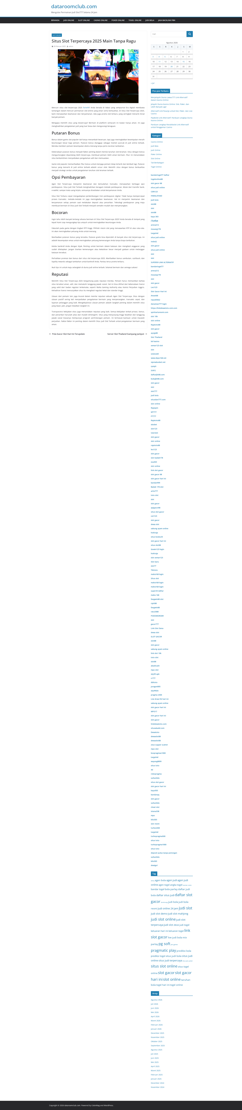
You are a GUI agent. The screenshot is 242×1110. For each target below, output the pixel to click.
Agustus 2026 (156, 1000)
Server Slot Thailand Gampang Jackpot (125, 334)
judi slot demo (159, 913)
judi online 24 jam (168, 908)
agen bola (160, 880)
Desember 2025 (157, 1033)
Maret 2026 (155, 1020)
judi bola (173, 902)
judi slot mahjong (178, 913)
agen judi (171, 880)
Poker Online (118, 20)
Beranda (55, 20)
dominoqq (164, 902)
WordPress (108, 1105)
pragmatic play (163, 950)
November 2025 (157, 1037)
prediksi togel (158, 956)
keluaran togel (176, 930)
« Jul (152, 83)
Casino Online (101, 20)
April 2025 (155, 1066)
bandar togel (157, 889)
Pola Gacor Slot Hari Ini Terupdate (68, 334)
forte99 (86, 107)
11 (160, 61)
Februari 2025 (157, 1074)
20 (172, 66)
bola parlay (171, 889)
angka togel (176, 884)
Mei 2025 (155, 1062)
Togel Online (135, 20)
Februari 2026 (157, 1025)
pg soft (164, 943)
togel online (176, 984)
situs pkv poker (188, 961)
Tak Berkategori (157, 162)
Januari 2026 (156, 1029)
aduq (152, 881)
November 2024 (157, 1087)
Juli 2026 (154, 1004)
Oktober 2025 (156, 1041)
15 (184, 61)
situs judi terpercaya (170, 960)
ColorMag (96, 1105)
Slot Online (84, 20)
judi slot (185, 908)
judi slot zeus (171, 925)
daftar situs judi (165, 895)
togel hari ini (163, 984)
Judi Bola (149, 20)
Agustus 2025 (156, 1050)
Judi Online (68, 20)
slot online (172, 979)
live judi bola (175, 937)
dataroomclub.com (74, 6)
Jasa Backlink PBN (166, 20)
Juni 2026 (155, 1008)
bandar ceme (187, 885)
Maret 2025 (155, 1070)
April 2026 (155, 1016)
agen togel (164, 884)
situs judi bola (174, 956)
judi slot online (163, 919)
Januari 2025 (156, 1079)
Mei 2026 (155, 1012)
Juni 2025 (155, 1058)
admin (71, 46)
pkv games (174, 944)
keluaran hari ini (159, 930)
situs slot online (164, 966)
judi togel (184, 924)
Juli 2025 (154, 1054)
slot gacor (166, 972)
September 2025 (158, 1045)
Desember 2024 (157, 1083)
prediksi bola (184, 950)
